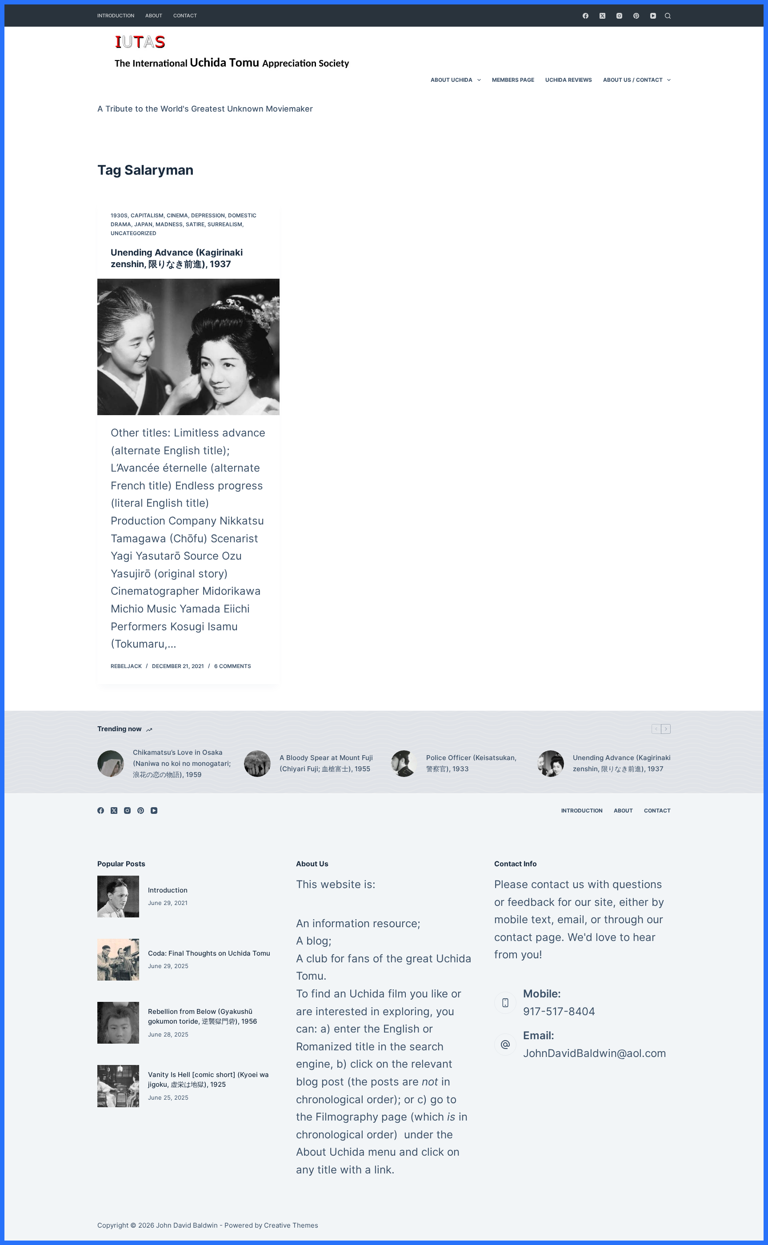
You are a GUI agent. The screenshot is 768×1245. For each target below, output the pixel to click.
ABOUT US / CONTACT (633, 79)
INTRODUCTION (115, 15)
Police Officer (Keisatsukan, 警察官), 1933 (471, 763)
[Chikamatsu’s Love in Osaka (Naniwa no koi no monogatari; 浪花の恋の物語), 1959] (110, 763)
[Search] (668, 16)
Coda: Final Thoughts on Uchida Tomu (209, 953)
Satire (195, 224)
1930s (119, 215)
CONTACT (185, 15)
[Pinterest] (636, 16)
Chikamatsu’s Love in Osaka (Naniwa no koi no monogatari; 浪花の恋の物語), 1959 (182, 763)
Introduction (168, 890)
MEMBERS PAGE (513, 79)
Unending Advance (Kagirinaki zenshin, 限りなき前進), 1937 (622, 763)
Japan (143, 224)
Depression (208, 215)
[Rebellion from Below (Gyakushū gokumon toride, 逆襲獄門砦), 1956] (118, 1023)
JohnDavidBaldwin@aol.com (594, 1053)
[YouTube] (653, 16)
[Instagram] (619, 16)
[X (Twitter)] (602, 16)
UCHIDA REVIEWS (568, 79)
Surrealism (225, 224)
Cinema (177, 215)
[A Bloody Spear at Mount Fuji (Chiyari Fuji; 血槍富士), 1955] (257, 763)
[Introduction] (118, 896)
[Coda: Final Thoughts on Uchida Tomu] (118, 960)
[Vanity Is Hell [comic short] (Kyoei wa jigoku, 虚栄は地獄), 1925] (118, 1086)
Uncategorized (133, 233)
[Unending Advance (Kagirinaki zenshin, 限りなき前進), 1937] (188, 347)
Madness (169, 224)
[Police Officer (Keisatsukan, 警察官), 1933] (404, 763)
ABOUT (153, 15)
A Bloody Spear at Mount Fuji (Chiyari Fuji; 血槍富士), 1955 (326, 763)
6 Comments (232, 666)
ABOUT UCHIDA (451, 79)
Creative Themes (291, 1225)
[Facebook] (585, 16)
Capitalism (147, 215)
